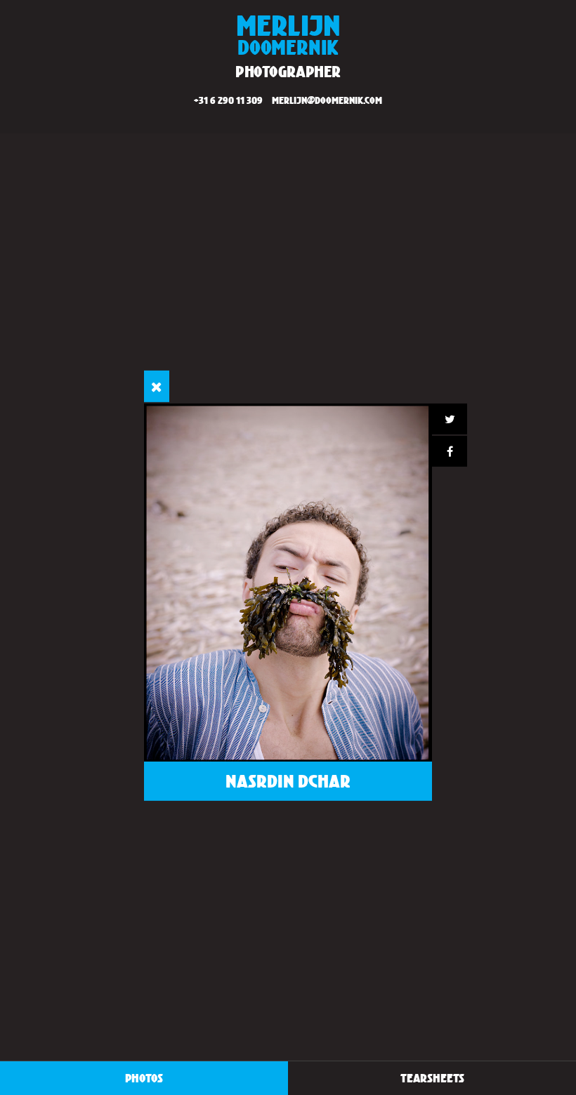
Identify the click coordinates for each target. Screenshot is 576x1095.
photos (144, 1077)
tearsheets (432, 1077)
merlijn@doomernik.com (327, 100)
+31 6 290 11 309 (228, 100)
